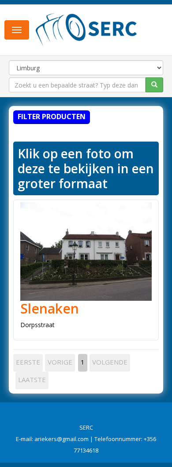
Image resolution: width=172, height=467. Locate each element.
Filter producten (52, 116)
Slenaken (49, 308)
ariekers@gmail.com (61, 439)
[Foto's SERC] (86, 29)
